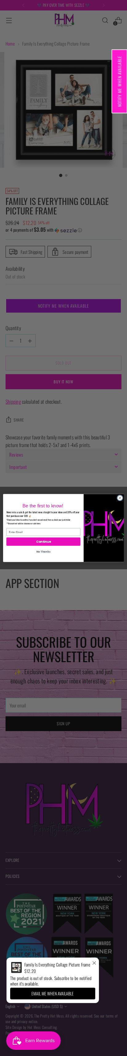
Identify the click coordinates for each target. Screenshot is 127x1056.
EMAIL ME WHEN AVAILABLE (52, 993)
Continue (43, 541)
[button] (119, 81)
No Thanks (43, 552)
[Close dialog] (120, 498)
